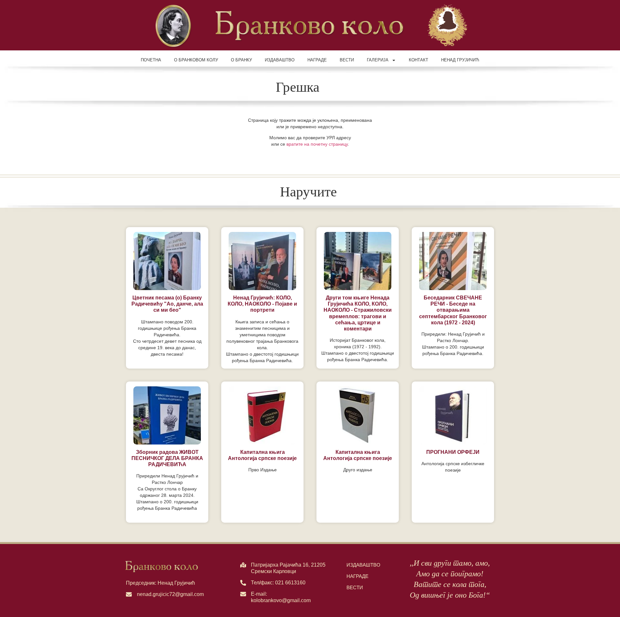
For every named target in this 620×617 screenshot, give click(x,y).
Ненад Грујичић (460, 60)
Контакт (418, 60)
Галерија (377, 60)
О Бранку (241, 60)
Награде (317, 60)
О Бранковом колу (196, 60)
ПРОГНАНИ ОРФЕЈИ (453, 452)
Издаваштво (279, 60)
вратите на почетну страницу (317, 144)
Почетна (151, 60)
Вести (347, 60)
